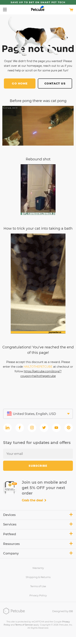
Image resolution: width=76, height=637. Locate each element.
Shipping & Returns (38, 577)
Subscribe (38, 465)
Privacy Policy (38, 595)
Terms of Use (38, 586)
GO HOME (19, 83)
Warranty (38, 567)
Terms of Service (24, 624)
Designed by (62, 611)
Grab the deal (33, 500)
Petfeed (9, 534)
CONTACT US (54, 83)
